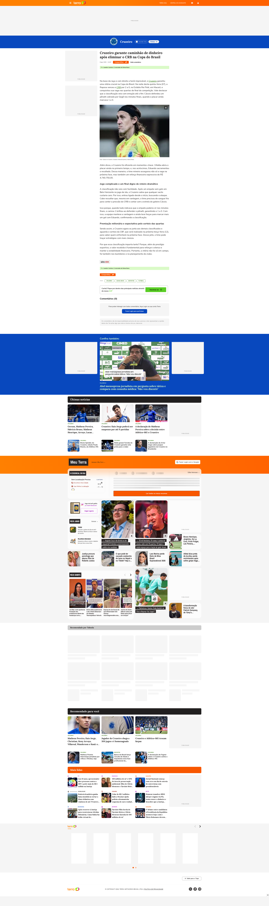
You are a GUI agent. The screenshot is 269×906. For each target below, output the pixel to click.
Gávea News (120, 281)
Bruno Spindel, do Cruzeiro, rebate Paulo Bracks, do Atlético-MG (89, 445)
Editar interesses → (194, 472)
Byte (147, 791)
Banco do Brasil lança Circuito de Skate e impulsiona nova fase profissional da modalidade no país (122, 758)
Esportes (131, 281)
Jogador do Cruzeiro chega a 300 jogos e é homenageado (115, 740)
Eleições (148, 776)
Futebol (141, 281)
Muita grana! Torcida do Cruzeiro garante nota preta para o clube (123, 445)
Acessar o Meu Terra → (98, 462)
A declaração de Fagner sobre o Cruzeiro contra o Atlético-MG (157, 757)
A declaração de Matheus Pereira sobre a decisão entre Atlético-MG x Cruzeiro (150, 429)
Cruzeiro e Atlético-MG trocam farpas (150, 740)
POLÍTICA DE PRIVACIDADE (153, 889)
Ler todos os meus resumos (156, 493)
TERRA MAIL (163, 3)
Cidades (114, 791)
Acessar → (95, 521)
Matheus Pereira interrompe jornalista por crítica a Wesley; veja (90, 757)
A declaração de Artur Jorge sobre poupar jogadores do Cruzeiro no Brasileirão (157, 446)
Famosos (115, 776)
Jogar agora (89, 511)
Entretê (114, 807)
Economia (81, 807)
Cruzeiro (126, 42)
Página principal (80, 3)
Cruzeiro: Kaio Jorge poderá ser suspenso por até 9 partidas (117, 428)
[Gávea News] (105, 261)
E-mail (192, 3)
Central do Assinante (178, 3)
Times (152, 42)
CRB (119, 87)
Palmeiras (103, 383)
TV (78, 776)
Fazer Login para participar (134, 311)
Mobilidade (81, 791)
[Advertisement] (185, 446)
